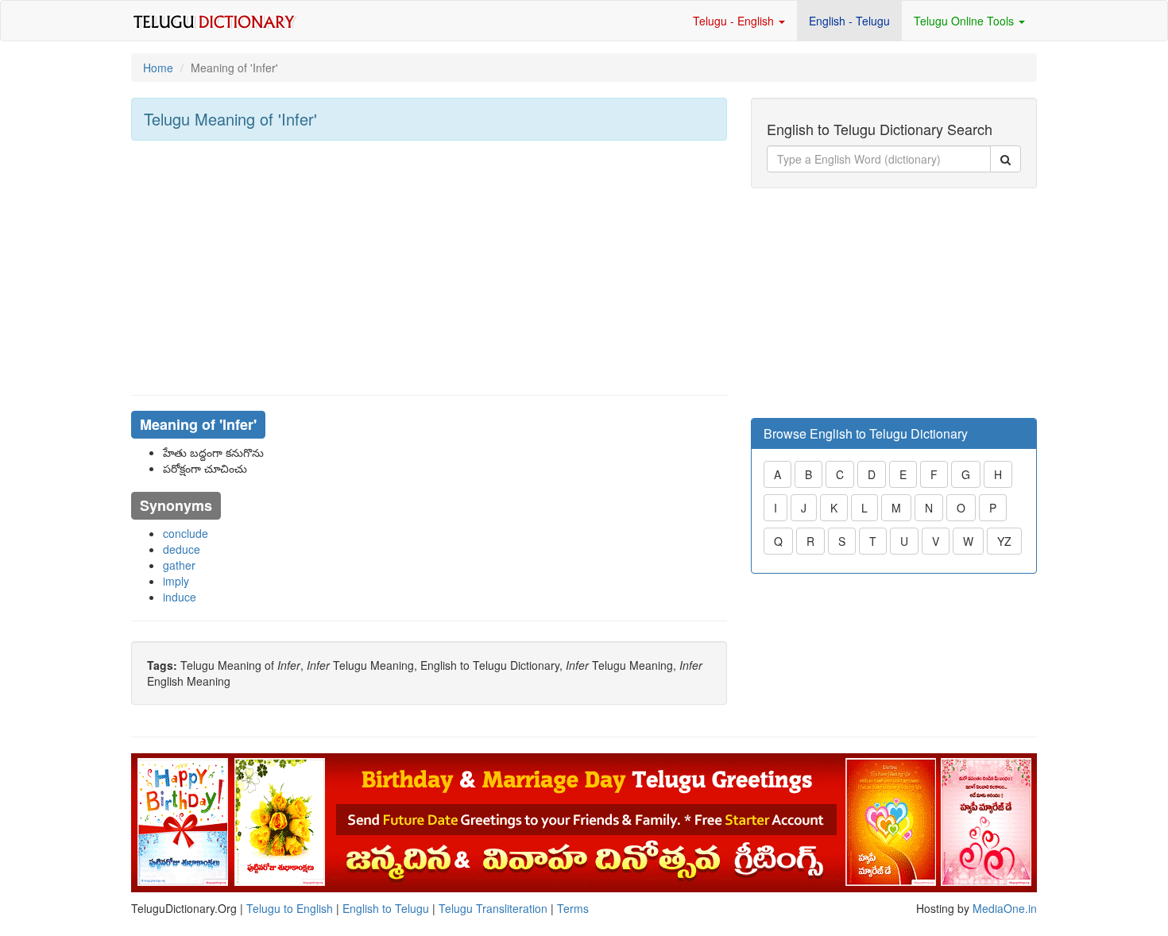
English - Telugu (849, 21)
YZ (1004, 541)
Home (158, 67)
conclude (185, 533)
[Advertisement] (429, 268)
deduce (181, 549)
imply (176, 581)
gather (179, 565)
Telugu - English (735, 21)
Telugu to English (289, 908)
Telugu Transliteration (493, 908)
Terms (573, 908)
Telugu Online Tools (965, 21)
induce (179, 597)
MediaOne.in (1005, 908)
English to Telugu (385, 908)
